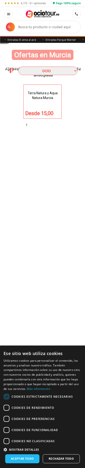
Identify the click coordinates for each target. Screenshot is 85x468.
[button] (42, 449)
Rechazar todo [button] (61, 459)
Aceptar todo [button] (22, 459)
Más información (38, 389)
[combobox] (47, 27)
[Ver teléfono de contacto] (76, 14)
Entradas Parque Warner (59, 39)
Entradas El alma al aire (20, 39)
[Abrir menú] (8, 14)
